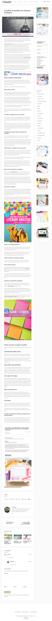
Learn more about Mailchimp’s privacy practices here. (17, 451)
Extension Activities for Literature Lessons (27, 541)
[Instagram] (45, 1)
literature (39, 115)
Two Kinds (7, 400)
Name (5, 586)
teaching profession (41, 135)
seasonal (39, 130)
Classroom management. (42, 65)
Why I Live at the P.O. (10, 389)
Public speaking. (40, 60)
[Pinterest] (44, 1)
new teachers (40, 120)
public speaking (40, 128)
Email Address (8, 433)
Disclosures (26, 617)
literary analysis (7, 8)
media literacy (40, 118)
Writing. (39, 64)
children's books (40, 98)
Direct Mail (7, 441)
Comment (6, 573)
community (40, 103)
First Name (39, 49)
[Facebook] (43, 1)
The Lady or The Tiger (10, 376)
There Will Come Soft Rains (12, 365)
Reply (29, 554)
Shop (18, 1)
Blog (21, 1)
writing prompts (14, 171)
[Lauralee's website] (12, 513)
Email (6, 441)
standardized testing (41, 132)
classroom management (42, 101)
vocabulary (39, 137)
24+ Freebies (36, 1)
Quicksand (7, 351)
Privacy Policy (26, 618)
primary (39, 125)
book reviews (40, 96)
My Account (30, 1)
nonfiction (39, 123)
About (25, 1)
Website (24, 586)
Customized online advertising (10, 442)
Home (15, 1)
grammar (39, 111)
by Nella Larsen (16, 351)
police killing (10, 286)
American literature (41, 93)
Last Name (39, 53)
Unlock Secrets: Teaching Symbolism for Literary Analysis (7, 542)
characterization (27, 57)
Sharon (8, 554)
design (39, 106)
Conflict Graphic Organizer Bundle (10, 296)
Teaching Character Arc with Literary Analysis (18, 541)
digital (39, 108)
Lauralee (6, 14)
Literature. (39, 61)
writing (39, 140)
